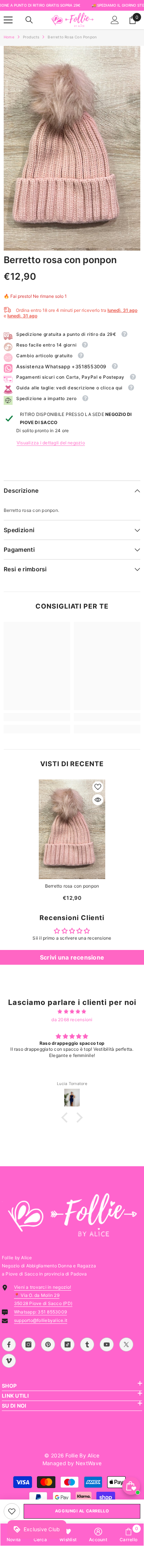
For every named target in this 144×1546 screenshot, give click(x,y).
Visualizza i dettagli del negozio (51, 442)
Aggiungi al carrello (82, 1511)
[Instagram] (28, 1344)
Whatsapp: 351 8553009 (40, 1312)
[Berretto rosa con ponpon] (72, 829)
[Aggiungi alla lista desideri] (97, 786)
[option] (72, 148)
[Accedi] (115, 20)
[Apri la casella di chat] (131, 1486)
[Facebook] (9, 1344)
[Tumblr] (87, 1344)
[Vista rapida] (97, 799)
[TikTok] (68, 1344)
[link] (12, 1511)
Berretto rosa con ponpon (72, 886)
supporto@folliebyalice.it (40, 1320)
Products (31, 37)
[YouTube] (107, 1344)
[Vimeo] (9, 1361)
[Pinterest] (48, 1344)
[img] (72, 1012)
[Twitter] (126, 1344)
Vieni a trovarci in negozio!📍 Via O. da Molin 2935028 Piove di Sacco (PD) (43, 1295)
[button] (66, 1117)
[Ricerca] (29, 20)
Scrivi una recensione (72, 957)
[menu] (8, 20)
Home (9, 37)
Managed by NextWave (72, 1463)
